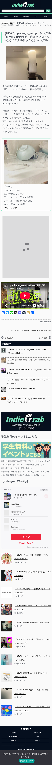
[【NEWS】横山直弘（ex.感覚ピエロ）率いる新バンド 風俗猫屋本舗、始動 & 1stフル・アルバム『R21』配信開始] (6, 592)
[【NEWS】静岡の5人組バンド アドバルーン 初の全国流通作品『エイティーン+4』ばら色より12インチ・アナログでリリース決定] (6, 676)
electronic (27, 330)
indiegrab (4, 23)
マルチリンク (10, 208)
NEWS (12, 23)
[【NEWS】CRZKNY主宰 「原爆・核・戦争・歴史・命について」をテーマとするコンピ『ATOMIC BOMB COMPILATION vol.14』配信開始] (6, 693)
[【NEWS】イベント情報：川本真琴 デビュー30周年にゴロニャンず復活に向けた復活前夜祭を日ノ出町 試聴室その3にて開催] (6, 558)
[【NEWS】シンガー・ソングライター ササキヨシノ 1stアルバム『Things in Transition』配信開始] (6, 659)
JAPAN (33, 330)
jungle (38, 330)
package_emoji (46, 330)
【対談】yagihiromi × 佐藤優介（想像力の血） (32, 622)
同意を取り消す (26, 761)
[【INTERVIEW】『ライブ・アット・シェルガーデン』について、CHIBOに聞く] (6, 609)
